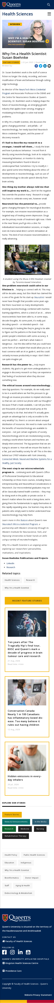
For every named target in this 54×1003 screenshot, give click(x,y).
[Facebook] (36, 65)
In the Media (41, 821)
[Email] (49, 65)
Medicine (25, 829)
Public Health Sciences (34, 855)
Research (10, 567)
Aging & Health (23, 885)
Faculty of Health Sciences (18, 941)
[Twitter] (40, 65)
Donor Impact (31, 878)
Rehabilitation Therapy (15, 836)
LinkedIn (10, 563)
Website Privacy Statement (38, 995)
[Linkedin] (45, 65)
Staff (7, 885)
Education (9, 862)
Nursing (40, 829)
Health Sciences (17, 14)
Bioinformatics (12, 878)
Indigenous (26, 862)
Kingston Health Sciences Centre (21, 963)
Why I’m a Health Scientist (17, 588)
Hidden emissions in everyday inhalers (24, 778)
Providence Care (13, 970)
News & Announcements (16, 821)
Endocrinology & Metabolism (18, 893)
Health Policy (11, 855)
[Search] (49, 5)
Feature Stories (32, 600)
